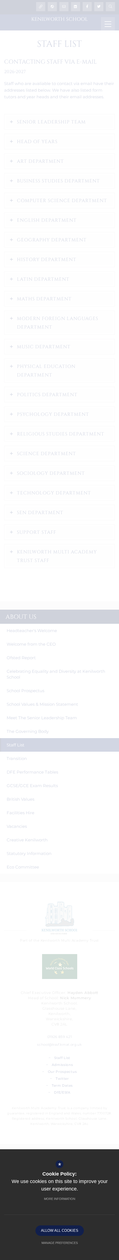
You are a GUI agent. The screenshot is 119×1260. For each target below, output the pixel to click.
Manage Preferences (60, 1242)
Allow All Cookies (59, 1230)
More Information (59, 1198)
